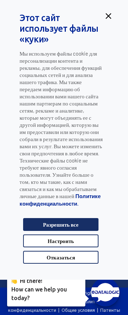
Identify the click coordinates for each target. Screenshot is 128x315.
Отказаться (61, 257)
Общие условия (78, 310)
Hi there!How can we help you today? (39, 289)
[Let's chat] (105, 292)
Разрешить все (61, 224)
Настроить (61, 241)
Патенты (110, 310)
